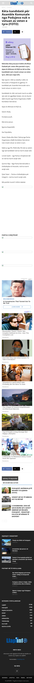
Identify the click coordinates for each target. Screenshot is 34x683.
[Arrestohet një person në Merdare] (6, 551)
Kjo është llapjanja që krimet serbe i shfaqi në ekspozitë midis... (21, 574)
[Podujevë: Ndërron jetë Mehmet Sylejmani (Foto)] (6, 490)
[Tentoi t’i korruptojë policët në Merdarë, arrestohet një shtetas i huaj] (6, 560)
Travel (23, 677)
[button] (3, 3)
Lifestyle (12, 677)
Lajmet (4, 492)
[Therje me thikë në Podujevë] (6, 542)
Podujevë (9, 7)
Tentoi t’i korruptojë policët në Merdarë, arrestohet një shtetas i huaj (22, 559)
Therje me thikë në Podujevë (21, 540)
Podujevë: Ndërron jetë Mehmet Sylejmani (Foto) (22, 490)
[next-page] (6, 521)
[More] (22, 32)
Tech (17, 677)
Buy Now (29, 677)
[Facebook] (17, 671)
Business (4, 677)
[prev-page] (3, 521)
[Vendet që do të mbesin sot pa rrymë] (6, 499)
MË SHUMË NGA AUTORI (10, 483)
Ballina (3, 7)
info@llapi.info (21, 659)
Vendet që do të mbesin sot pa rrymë (22, 498)
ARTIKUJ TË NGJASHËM (10, 478)
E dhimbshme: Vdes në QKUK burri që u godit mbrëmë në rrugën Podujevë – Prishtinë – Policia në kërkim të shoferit (21, 511)
